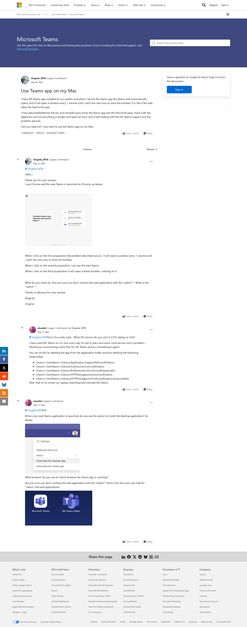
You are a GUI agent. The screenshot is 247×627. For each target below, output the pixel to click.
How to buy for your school (99, 596)
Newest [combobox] (152, 149)
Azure (165, 574)
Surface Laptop (18, 580)
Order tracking (57, 596)
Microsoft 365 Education (98, 590)
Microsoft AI (128, 574)
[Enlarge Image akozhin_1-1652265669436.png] (58, 508)
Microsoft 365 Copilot (132, 606)
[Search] (204, 5)
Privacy (123, 621)
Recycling (193, 621)
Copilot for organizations (22, 590)
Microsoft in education (98, 574)
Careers (203, 574)
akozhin (42, 328)
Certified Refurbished (60, 601)
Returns (54, 590)
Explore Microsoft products (23, 606)
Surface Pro (17, 574)
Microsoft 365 (129, 590)
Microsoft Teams (59, 14)
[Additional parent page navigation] (46, 14)
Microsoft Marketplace (172, 601)
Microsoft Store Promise (61, 606)
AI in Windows (18, 601)
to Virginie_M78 (77, 328)
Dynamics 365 (129, 585)
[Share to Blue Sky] (145, 556)
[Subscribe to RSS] (151, 556)
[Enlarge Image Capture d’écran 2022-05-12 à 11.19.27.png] (58, 220)
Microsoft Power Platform (134, 596)
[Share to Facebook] (129, 556)
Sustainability (205, 612)
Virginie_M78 (38, 78)
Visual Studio (168, 612)
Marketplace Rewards (171, 606)
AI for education (95, 612)
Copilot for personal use (22, 596)
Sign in (179, 89)
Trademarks (166, 621)
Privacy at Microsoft (208, 590)
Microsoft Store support (61, 585)
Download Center (58, 580)
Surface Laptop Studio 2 (22, 585)
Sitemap (93, 621)
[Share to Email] (156, 556)
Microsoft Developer (171, 580)
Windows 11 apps (19, 612)
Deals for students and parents (101, 606)
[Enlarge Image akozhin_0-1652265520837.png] (52, 448)
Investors (203, 596)
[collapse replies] (18, 159)
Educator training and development (103, 601)
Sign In (225, 5)
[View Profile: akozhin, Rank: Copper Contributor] (32, 329)
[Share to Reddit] (140, 556)
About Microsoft (206, 580)
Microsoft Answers (27, 48)
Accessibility (205, 606)
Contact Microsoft (108, 621)
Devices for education (97, 580)
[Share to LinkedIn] (123, 556)
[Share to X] (134, 556)
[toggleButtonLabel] (227, 14)
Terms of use (152, 621)
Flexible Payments (58, 612)
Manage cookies (136, 621)
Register (214, 5)
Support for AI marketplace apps (176, 590)
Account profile (57, 574)
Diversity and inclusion (209, 601)
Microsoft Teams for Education (101, 585)
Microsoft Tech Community (173, 596)
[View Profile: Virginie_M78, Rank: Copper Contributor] (25, 80)
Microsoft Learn (169, 585)
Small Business (130, 612)
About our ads (206, 621)
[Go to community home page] (19, 5)
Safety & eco (180, 621)
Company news (206, 585)
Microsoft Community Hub (28, 14)
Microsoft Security (131, 580)
